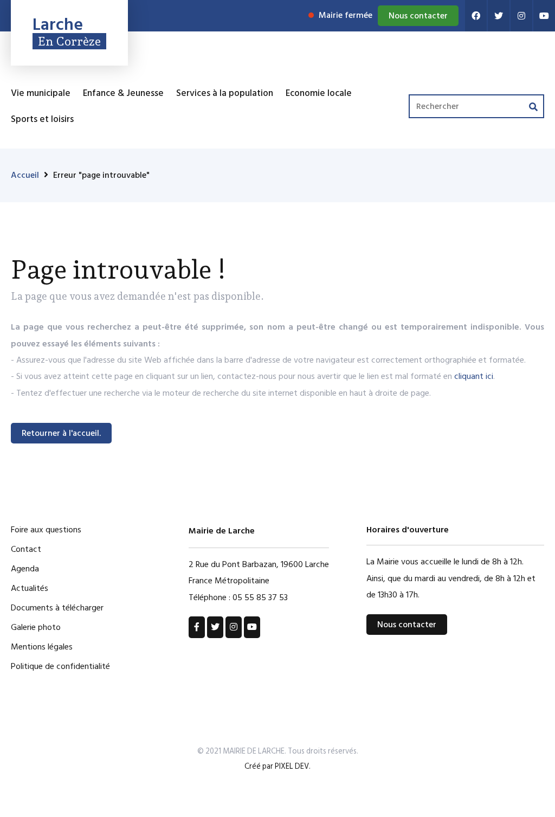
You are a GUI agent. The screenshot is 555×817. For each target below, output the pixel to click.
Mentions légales (42, 647)
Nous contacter (418, 16)
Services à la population (224, 93)
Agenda (25, 569)
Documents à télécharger (57, 608)
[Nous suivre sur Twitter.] (498, 15)
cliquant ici (473, 376)
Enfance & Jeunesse (123, 93)
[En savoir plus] (197, 627)
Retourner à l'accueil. (61, 433)
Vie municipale (40, 93)
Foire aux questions (46, 530)
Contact (26, 549)
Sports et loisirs (42, 119)
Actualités (29, 588)
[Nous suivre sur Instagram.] (521, 15)
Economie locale (319, 93)
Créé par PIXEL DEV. (277, 766)
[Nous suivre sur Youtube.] (544, 15)
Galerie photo (36, 627)
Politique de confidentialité (60, 666)
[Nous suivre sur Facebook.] (476, 15)
